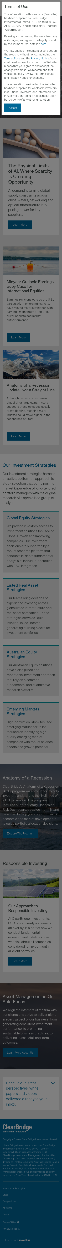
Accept (13, 108)
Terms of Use (12, 58)
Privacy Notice (40, 58)
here (43, 44)
